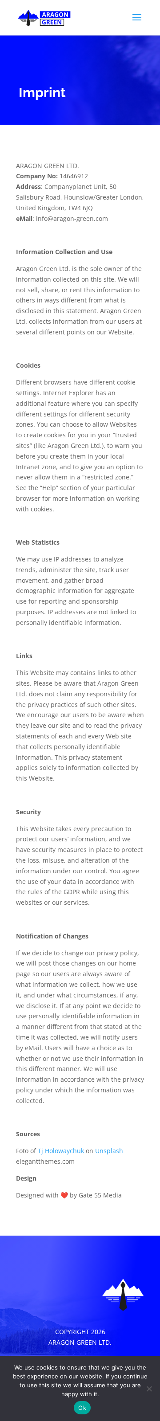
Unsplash (109, 1150)
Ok (82, 1407)
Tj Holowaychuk (61, 1150)
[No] (148, 1388)
